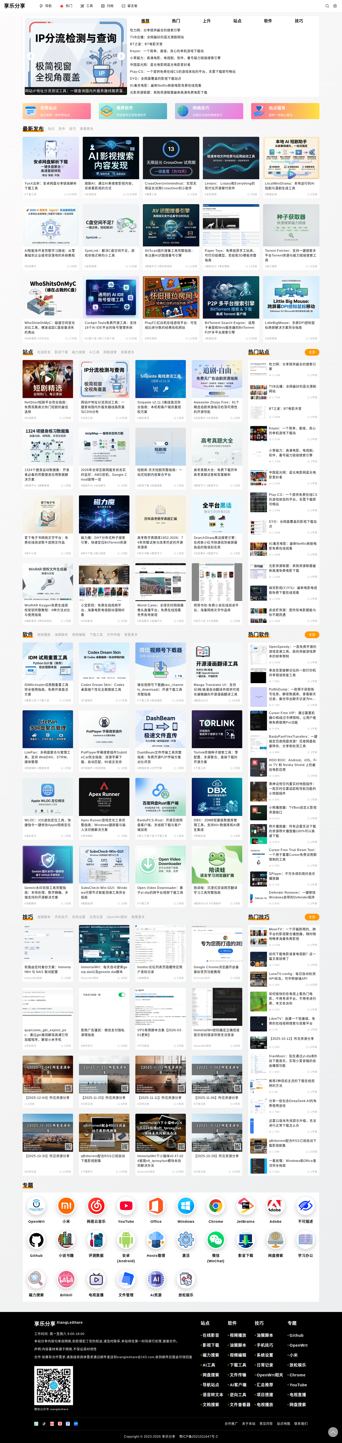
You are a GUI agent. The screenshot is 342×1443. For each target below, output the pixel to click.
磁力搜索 (79, 352)
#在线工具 (87, 418)
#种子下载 (87, 553)
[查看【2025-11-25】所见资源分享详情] (104, 1075)
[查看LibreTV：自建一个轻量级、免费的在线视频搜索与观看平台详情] (258, 1023)
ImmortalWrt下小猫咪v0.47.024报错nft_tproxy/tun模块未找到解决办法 (160, 1160)
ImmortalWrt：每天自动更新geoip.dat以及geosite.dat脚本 (104, 969)
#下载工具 (30, 194)
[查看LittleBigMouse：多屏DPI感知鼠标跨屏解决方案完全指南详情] (291, 297)
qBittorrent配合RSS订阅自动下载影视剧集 (103, 1158)
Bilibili (66, 1295)
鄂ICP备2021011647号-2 (198, 1436)
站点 (51, 128)
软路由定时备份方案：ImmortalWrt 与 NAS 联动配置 (48, 969)
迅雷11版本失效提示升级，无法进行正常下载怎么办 (292, 1123)
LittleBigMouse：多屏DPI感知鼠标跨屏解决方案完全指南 (290, 325)
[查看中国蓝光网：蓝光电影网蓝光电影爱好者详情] (258, 477)
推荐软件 (125, 108)
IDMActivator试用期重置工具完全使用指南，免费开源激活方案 (46, 689)
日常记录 (96, 917)
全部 (312, 352)
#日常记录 (87, 1104)
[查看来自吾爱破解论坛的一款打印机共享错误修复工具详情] (258, 675)
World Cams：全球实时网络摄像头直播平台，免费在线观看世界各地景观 (160, 610)
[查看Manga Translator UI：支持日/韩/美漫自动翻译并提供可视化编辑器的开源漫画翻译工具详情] (217, 661)
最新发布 (33, 129)
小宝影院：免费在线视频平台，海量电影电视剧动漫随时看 (103, 610)
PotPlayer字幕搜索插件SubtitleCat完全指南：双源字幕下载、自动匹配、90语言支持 (104, 757)
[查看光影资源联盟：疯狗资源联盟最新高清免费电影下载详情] (258, 571)
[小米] (66, 1205)
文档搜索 (211, 1405)
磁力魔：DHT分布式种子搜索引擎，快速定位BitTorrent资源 (104, 540)
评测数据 (96, 1256)
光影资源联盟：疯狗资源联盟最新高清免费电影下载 (168, 92)
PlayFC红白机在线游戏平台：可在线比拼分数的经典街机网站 (171, 325)
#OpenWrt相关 (33, 978)
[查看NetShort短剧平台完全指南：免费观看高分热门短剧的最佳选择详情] (48, 379)
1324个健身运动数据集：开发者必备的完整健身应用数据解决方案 (47, 474)
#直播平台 (156, 621)
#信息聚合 (30, 266)
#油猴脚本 (30, 903)
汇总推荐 (265, 1385)
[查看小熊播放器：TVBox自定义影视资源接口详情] (258, 812)
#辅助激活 (143, 418)
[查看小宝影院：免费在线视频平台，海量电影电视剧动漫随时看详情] (104, 582)
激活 (186, 1256)
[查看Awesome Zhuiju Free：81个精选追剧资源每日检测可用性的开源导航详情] (217, 379)
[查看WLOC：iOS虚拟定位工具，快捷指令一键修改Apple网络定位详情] (48, 797)
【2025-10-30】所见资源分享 (47, 1156)
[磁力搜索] (36, 1279)
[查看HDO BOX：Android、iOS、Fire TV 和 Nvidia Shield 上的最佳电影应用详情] (258, 768)
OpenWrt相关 (117, 917)
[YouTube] (126, 1205)
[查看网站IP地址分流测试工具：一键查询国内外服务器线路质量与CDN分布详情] (104, 379)
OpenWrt (36, 1222)
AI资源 (156, 1295)
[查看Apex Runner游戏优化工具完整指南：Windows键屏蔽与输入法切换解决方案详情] (104, 797)
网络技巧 (201, 108)
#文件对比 (43, 338)
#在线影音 (91, 194)
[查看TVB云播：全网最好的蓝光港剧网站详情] (258, 391)
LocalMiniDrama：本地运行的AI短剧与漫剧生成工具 (289, 186)
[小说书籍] (66, 1239)
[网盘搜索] (275, 1239)
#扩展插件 (87, 700)
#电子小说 (30, 553)
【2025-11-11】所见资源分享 (159, 1097)
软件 (62, 128)
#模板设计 (211, 266)
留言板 (132, 6)
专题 (28, 1185)
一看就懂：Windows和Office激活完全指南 (292, 1163)
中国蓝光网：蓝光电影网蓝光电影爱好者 (160, 64)
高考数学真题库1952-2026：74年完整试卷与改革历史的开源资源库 (160, 542)
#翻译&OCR (201, 700)
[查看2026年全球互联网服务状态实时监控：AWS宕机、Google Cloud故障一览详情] (104, 447)
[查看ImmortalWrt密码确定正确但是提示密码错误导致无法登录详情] (217, 1007)
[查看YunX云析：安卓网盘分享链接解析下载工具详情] (51, 158)
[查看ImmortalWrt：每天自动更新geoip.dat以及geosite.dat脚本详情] (104, 944)
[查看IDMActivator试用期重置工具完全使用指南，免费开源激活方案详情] (48, 661)
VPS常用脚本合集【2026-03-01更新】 (159, 1032)
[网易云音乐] (96, 1205)
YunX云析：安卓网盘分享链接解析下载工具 (51, 186)
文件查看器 (240, 1405)
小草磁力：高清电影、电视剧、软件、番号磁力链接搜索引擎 (175, 58)
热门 (69, 6)
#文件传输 (156, 768)
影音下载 (245, 1256)
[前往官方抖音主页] (44, 1424)
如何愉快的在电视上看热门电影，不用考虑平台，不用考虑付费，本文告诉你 (292, 998)
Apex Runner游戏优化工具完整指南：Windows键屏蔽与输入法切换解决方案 (103, 825)
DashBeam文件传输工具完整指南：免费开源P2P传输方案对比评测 (159, 757)
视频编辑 (79, 634)
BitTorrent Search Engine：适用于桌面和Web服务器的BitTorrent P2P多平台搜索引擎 (230, 327)
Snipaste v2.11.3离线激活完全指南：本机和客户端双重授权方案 (159, 407)
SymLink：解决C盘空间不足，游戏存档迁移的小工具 (110, 253)
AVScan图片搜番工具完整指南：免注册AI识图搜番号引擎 (170, 253)
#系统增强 (211, 194)
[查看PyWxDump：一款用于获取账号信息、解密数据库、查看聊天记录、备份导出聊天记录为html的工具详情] (258, 697)
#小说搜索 (212, 621)
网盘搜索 (110, 352)
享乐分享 (58, 1323)
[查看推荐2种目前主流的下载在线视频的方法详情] (258, 1086)
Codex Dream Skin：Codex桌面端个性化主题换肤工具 (102, 687)
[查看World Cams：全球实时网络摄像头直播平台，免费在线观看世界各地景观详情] (160, 582)
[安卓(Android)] (126, 1239)
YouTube (126, 1222)
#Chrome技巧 (202, 978)
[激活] (186, 1239)
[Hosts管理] (156, 1239)
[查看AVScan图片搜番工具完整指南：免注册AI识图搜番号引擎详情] (171, 225)
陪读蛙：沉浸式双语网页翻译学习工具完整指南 (216, 890)
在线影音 (44, 352)
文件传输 (113, 634)
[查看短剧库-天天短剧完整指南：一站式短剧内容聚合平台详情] (160, 447)
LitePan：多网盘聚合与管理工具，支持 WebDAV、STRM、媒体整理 (47, 757)
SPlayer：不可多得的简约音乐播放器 (292, 876)
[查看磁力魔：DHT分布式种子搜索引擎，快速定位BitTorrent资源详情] (104, 514)
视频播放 (44, 634)
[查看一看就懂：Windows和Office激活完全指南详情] (258, 1166)
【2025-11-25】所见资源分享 (103, 1097)
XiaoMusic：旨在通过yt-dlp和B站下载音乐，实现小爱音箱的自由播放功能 (293, 1060)
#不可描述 (143, 1046)
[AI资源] (156, 1279)
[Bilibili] (66, 1279)
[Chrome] (215, 1205)
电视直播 (96, 1295)
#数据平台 (151, 266)
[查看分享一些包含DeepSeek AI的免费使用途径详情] (258, 1106)
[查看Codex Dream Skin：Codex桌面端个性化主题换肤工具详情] (104, 661)
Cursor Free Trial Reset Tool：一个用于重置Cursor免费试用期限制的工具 (293, 854)
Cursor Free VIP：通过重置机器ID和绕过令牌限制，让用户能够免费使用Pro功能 (292, 717)
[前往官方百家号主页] (68, 1424)
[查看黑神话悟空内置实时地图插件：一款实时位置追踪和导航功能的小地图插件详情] (258, 791)
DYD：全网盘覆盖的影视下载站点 (155, 78)
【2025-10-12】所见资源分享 (291, 1038)
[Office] (156, 1205)
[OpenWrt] (36, 1205)
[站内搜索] (327, 6)
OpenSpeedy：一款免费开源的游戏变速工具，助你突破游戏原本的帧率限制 (292, 651)
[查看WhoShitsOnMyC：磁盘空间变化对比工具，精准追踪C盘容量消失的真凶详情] (51, 297)
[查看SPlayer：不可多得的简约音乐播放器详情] (258, 879)
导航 (48, 6)
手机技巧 (61, 917)
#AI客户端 (91, 338)
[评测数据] (96, 1239)
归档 (110, 6)
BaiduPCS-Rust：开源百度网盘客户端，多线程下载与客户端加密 (160, 825)
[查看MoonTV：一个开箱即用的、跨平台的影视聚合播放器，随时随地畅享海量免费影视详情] (258, 937)
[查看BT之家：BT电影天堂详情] (258, 412)
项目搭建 (265, 1395)
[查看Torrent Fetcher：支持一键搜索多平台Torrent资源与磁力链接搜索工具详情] (291, 225)
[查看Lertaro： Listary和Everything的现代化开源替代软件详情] (231, 158)
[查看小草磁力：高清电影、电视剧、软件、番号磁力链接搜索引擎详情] (258, 455)
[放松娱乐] (186, 1279)
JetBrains (246, 1222)
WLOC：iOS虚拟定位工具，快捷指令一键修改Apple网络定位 (48, 823)
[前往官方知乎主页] (76, 1424)
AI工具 (94, 352)
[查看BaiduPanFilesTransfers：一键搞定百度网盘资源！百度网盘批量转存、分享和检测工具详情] (258, 744)
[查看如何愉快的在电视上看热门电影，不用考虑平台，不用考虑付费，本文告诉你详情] (258, 1001)
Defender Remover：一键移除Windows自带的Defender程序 (292, 895)
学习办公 (305, 1256)
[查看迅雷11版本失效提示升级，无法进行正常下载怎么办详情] (258, 1126)
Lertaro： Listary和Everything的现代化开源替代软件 (230, 186)
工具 (89, 6)
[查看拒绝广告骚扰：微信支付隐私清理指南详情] (104, 1007)
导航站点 (211, 1385)
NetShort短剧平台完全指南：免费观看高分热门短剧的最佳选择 (47, 407)
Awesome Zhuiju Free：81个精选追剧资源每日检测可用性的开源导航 (216, 407)
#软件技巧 (87, 1046)
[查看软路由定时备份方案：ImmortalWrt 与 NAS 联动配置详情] (48, 944)
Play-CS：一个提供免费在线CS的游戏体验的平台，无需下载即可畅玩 (183, 71)
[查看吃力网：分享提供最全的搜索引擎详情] (258, 369)
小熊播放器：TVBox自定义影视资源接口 (293, 810)
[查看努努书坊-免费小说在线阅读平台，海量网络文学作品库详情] (217, 582)
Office (156, 1222)
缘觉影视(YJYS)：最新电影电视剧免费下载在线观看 (293, 590)
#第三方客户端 (106, 338)
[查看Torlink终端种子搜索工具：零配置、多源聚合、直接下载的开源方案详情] (217, 729)
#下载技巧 (87, 1171)
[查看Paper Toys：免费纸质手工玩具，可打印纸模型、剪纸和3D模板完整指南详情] (231, 225)
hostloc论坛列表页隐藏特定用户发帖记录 (159, 969)
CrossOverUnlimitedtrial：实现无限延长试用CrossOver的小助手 (171, 186)
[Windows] (186, 1205)
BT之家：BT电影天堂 (146, 44)
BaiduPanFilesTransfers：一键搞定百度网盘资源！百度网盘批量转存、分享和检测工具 (293, 741)
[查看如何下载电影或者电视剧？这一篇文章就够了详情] (258, 959)
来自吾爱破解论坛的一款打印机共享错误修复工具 (292, 673)
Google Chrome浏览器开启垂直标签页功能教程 (216, 969)
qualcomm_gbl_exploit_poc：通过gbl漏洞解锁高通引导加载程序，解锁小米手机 (46, 1034)
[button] (31, 56)
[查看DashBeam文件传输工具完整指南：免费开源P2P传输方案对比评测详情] (160, 729)
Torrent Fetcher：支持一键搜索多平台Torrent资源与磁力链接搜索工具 (290, 255)
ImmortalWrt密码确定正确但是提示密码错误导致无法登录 (217, 1032)
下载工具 (96, 634)
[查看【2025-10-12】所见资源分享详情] (258, 1042)
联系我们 (301, 1423)
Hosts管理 (156, 1256)
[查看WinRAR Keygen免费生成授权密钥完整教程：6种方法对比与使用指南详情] (48, 582)
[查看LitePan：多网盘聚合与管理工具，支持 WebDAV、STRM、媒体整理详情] (48, 729)
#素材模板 (224, 266)
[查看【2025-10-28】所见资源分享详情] (217, 1133)
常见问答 (266, 1423)
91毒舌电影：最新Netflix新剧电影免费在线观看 (165, 85)
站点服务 (277, 108)
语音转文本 (213, 1395)
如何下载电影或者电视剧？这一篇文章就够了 (292, 956)
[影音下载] (245, 1239)
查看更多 (86, 128)
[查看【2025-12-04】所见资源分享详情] (48, 1075)
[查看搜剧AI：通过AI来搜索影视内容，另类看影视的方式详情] (111, 158)
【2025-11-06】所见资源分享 (216, 1097)
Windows (186, 1222)
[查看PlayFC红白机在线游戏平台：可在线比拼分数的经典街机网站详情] (171, 297)
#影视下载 (143, 485)
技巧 (72, 128)
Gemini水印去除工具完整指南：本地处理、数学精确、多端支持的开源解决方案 (46, 892)
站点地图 (283, 1423)
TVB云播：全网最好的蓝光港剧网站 (157, 37)
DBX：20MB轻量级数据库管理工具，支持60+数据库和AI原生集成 (217, 825)
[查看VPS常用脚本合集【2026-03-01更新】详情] (160, 1007)
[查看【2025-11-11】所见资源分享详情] (160, 1075)
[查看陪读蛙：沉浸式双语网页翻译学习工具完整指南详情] (217, 865)
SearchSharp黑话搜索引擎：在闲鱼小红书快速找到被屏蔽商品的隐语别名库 (216, 542)
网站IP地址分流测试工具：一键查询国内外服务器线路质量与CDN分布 (103, 407)
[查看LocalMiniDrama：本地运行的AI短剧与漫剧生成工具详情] (291, 158)
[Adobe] (275, 1205)
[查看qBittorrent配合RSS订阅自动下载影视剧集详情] (104, 1133)
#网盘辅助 (30, 768)
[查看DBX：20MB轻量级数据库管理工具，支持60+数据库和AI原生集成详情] (217, 797)
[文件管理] (126, 1279)
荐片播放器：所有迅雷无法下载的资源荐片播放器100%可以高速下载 (292, 831)
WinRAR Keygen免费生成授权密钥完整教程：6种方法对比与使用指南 (47, 610)
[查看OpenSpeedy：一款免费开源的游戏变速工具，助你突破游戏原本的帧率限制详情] (258, 654)
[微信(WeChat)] (215, 1239)
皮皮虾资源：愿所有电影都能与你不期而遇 (292, 612)
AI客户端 (238, 1385)
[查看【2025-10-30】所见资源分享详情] (48, 1133)
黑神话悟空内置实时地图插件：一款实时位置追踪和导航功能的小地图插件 (292, 788)
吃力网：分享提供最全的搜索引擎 (155, 30)
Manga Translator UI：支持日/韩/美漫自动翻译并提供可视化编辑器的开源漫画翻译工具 (216, 689)
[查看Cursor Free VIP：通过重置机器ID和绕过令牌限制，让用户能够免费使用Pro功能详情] (258, 721)
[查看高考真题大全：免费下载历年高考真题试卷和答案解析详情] (217, 447)
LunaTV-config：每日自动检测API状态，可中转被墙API (292, 976)
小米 (66, 1222)
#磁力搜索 (271, 266)
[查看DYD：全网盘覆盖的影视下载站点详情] (258, 526)
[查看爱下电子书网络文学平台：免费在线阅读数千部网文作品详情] (48, 514)
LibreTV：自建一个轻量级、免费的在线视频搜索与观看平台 (292, 1021)
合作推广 (231, 1423)
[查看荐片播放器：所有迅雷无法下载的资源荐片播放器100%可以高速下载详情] (258, 834)
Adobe (276, 1222)
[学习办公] (305, 1239)
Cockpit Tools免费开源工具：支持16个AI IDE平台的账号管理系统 (111, 325)
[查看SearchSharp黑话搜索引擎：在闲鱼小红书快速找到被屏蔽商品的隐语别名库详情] (217, 514)
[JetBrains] (245, 1205)
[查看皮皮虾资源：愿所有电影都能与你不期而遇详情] (258, 615)
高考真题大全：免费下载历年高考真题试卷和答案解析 (216, 472)
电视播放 (265, 1405)
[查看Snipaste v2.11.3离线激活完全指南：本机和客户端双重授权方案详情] (160, 379)
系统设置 (79, 917)
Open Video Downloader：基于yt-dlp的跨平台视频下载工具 (160, 890)
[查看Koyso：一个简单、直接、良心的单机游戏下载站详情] (258, 433)
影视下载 (61, 352)
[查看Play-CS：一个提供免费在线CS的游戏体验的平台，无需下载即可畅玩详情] (258, 502)
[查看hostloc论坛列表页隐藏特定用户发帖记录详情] (160, 944)
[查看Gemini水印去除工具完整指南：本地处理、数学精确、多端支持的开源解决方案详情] (48, 865)
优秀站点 (48, 108)
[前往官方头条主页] (52, 1424)
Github (36, 1256)
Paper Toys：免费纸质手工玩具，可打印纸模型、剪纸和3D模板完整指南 (230, 255)
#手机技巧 (30, 1046)
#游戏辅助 (87, 836)
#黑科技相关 (165, 266)
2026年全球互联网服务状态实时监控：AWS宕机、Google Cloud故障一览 (104, 474)
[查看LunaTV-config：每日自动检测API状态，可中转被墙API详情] (258, 979)
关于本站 (249, 1423)
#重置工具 (151, 194)
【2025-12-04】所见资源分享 (47, 1097)
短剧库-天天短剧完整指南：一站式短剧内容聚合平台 (159, 472)
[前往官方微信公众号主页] (36, 1424)
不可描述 (305, 1222)
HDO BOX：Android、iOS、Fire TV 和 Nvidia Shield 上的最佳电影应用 (293, 764)
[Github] (36, 1239)
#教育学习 (200, 485)
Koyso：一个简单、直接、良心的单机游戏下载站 (167, 51)
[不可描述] (305, 1205)
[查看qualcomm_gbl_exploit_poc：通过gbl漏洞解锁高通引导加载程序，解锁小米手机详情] (48, 1007)
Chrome (216, 1222)
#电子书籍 (143, 553)
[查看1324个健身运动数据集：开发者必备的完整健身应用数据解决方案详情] (48, 447)
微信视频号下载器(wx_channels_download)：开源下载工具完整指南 (160, 689)
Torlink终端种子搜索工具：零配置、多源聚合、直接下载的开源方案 (216, 757)
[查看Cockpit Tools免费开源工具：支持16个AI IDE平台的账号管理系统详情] (111, 297)
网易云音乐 (96, 1222)
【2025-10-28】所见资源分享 (216, 1156)
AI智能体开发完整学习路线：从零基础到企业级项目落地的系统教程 (50, 253)
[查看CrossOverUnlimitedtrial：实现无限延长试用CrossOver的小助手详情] (171, 158)
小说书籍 (66, 1256)
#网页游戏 (151, 338)
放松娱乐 (186, 1295)
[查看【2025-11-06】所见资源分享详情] (217, 1075)
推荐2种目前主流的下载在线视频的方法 (292, 1083)
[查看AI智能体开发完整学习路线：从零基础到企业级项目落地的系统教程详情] (51, 225)
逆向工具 (238, 1395)
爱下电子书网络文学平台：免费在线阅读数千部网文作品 (46, 540)
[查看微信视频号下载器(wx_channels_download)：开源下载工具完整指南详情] (160, 661)
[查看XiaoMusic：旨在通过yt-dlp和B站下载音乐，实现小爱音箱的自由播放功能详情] (258, 1064)
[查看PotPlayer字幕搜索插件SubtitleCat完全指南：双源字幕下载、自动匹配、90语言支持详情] (104, 729)
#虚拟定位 (30, 836)
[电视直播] (96, 1279)
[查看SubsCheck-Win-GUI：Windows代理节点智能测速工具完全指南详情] (104, 865)
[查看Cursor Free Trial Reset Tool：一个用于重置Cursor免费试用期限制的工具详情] (258, 858)
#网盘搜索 (156, 485)
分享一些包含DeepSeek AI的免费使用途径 (293, 1103)
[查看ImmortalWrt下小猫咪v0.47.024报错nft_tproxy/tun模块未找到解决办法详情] (160, 1133)
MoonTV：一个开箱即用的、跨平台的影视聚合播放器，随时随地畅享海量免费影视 (292, 934)
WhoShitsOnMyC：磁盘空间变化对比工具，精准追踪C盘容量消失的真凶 (50, 327)
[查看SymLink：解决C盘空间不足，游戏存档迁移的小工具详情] (111, 225)
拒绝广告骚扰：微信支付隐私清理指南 (103, 1032)
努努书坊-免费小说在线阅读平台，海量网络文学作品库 (216, 608)
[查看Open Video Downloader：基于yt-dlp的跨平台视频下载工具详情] (160, 865)
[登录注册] (335, 6)
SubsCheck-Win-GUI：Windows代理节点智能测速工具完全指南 (104, 892)
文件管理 (126, 1295)
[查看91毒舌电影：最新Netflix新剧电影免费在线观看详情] (258, 548)
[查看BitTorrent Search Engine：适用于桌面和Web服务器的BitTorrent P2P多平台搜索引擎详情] (231, 297)
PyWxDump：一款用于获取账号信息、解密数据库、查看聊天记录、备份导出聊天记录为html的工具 (292, 694)
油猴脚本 (61, 634)
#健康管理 (43, 485)
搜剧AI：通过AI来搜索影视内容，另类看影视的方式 (110, 186)
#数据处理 (271, 194)
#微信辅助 (156, 700)
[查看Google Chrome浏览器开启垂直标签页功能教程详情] (217, 944)
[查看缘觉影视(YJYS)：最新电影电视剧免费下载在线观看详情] (258, 593)
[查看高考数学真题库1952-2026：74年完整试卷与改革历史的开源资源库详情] (160, 514)
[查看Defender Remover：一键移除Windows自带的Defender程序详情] (258, 897)
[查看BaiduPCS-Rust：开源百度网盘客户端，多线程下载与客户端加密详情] (160, 797)
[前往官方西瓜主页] (60, 1424)
